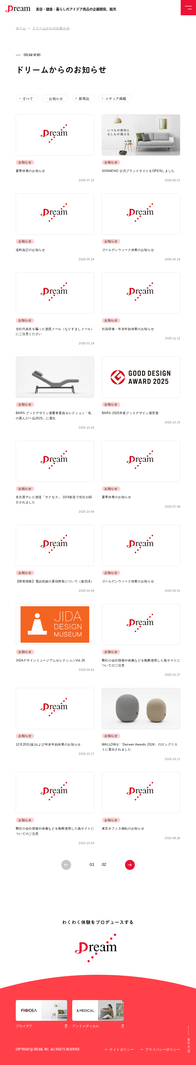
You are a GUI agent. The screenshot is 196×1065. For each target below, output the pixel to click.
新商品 (84, 99)
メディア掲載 (115, 99)
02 (104, 864)
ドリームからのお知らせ (51, 28)
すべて (28, 99)
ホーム (21, 28)
